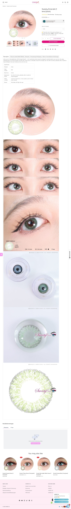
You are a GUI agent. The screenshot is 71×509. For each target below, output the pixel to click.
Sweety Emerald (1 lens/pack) (11, 6)
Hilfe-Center (27, 492)
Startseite (4, 6)
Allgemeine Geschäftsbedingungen (9, 492)
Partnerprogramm (28, 490)
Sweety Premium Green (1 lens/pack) (8, 474)
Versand (4, 486)
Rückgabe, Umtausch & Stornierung (9, 488)
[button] (68, 506)
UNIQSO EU (7, 506)
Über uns (49, 486)
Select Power (45, 26)
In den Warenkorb (57, 38)
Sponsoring (27, 488)
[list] (22, 24)
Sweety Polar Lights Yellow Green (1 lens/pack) (43, 474)
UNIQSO (50, 488)
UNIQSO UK (50, 490)
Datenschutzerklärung (7, 490)
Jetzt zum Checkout (53, 41)
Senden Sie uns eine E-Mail (30, 486)
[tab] (6, 56)
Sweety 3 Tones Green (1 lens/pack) (27, 473)
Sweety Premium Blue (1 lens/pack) (60, 473)
